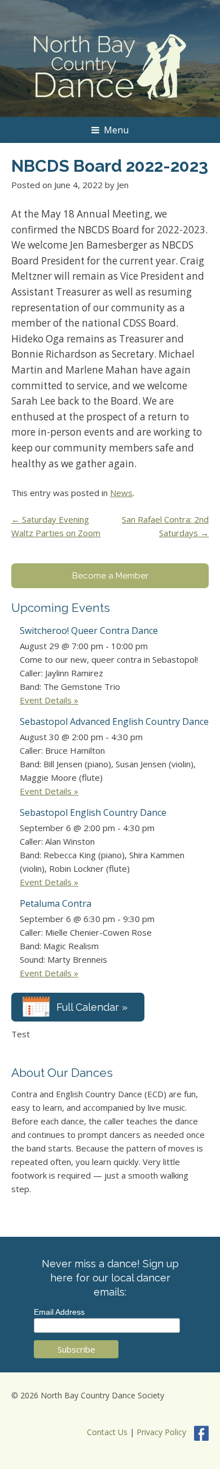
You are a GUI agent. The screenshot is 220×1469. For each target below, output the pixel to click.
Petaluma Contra (55, 903)
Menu (116, 130)
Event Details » (49, 700)
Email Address (59, 1311)
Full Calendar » (91, 1007)
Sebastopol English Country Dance (93, 812)
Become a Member (110, 576)
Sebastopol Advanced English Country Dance (114, 721)
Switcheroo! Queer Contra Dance (89, 630)
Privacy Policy (161, 1432)
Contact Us (107, 1432)
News (121, 492)
